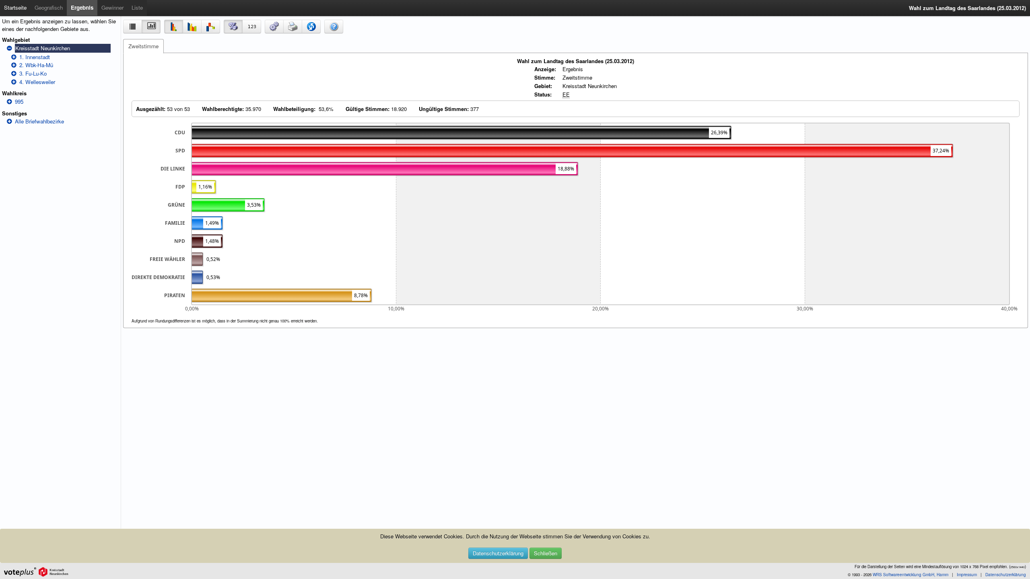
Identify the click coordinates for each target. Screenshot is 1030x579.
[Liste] (132, 26)
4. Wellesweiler (37, 82)
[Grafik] (151, 26)
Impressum (967, 574)
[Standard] (173, 26)
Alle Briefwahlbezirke (39, 121)
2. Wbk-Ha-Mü (36, 65)
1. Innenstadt (34, 57)
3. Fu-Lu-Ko (33, 73)
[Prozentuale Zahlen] (233, 26)
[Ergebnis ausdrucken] (292, 26)
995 (19, 101)
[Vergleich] (192, 26)
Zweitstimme (143, 46)
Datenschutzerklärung (498, 553)
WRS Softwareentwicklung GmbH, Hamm (910, 574)
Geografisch (49, 7)
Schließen (545, 553)
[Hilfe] (333, 26)
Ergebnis (82, 7)
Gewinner (112, 7)
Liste (137, 7)
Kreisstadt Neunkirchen (42, 48)
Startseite (15, 7)
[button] (274, 26)
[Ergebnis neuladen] (311, 26)
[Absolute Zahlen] (251, 26)
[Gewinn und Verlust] (210, 26)
